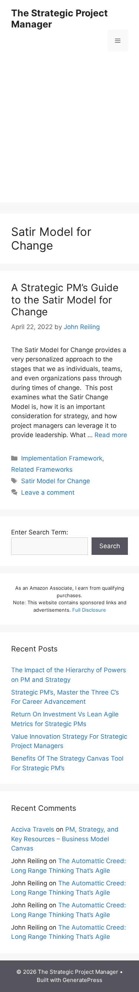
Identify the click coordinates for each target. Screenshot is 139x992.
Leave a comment (48, 492)
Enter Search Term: (39, 532)
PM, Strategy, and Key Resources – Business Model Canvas (65, 839)
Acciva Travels (32, 829)
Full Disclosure (89, 610)
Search (109, 546)
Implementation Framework (61, 458)
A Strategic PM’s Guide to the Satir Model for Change (65, 300)
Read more (111, 435)
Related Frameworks (42, 469)
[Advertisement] (69, 132)
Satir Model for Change (55, 481)
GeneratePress (82, 979)
